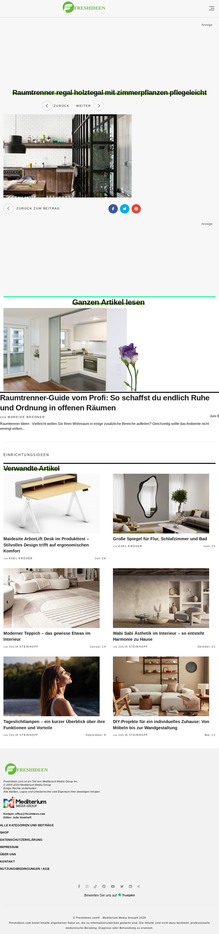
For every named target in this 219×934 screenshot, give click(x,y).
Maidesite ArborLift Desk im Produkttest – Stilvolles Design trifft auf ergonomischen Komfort (46, 544)
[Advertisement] (109, 53)
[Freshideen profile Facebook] (79, 886)
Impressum (9, 847)
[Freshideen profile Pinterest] (104, 886)
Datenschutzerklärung (21, 839)
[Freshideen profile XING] (139, 886)
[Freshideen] (84, 9)
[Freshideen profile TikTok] (96, 886)
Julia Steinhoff (23, 646)
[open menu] (212, 8)
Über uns (8, 854)
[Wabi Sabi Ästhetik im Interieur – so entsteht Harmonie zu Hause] (164, 598)
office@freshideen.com (30, 813)
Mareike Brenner (26, 417)
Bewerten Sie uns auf (101, 895)
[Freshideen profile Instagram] (88, 886)
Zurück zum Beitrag (37, 208)
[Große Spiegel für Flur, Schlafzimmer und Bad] (164, 503)
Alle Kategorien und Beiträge (27, 825)
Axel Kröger (21, 558)
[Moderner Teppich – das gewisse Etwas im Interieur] (54, 598)
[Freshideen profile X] (122, 886)
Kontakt (7, 861)
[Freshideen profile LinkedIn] (131, 886)
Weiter (85, 105)
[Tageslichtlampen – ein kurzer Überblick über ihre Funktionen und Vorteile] (54, 686)
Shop (4, 832)
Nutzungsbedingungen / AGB (24, 868)
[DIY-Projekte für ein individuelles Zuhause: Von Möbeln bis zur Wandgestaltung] (164, 686)
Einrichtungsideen (26, 455)
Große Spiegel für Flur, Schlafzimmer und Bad (160, 538)
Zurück (60, 105)
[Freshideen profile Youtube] (113, 886)
